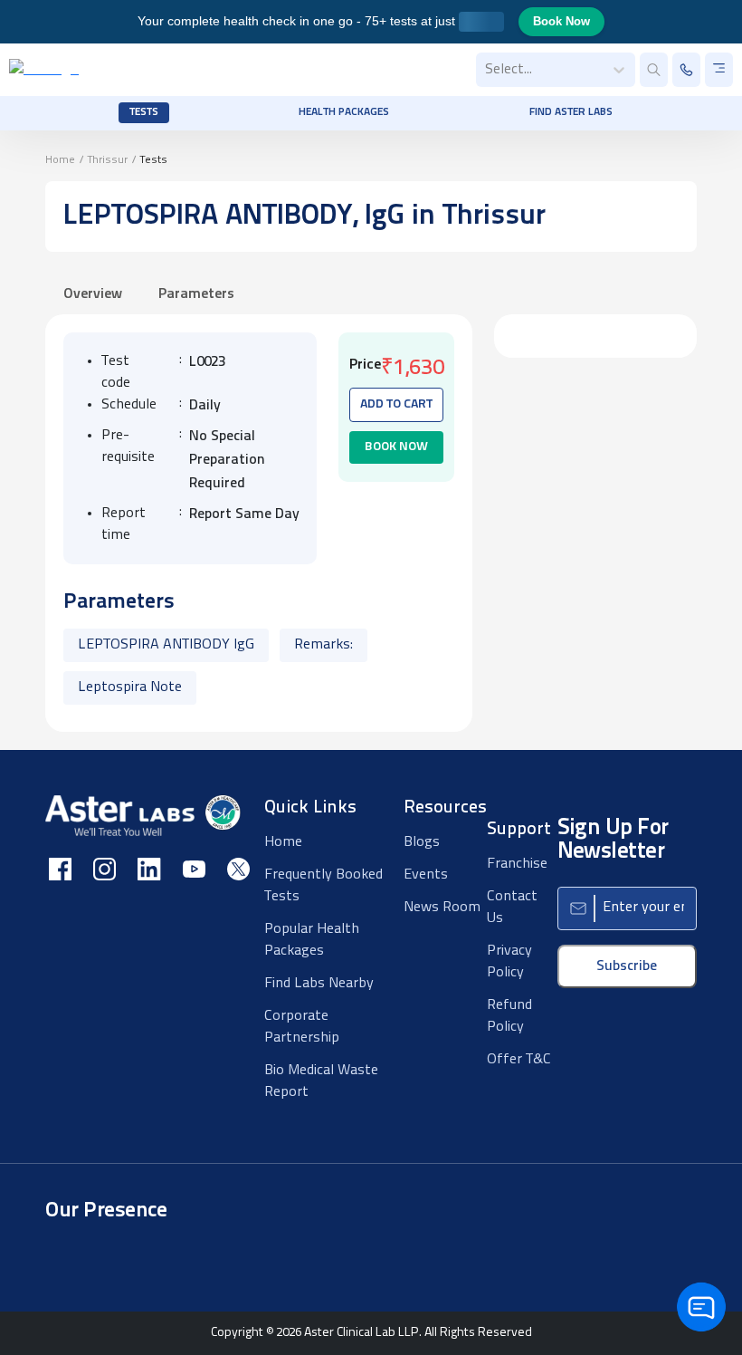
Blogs (422, 842)
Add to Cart (396, 404)
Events (426, 875)
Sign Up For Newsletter (613, 840)
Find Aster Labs (571, 112)
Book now (396, 447)
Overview (92, 294)
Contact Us (512, 907)
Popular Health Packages (311, 940)
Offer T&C (519, 1059)
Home (60, 160)
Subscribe (626, 966)
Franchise (517, 864)
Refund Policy (509, 1016)
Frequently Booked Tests (323, 886)
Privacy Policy (509, 962)
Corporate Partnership (301, 1027)
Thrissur (108, 160)
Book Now (561, 21)
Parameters (196, 294)
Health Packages (344, 112)
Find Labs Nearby (319, 983)
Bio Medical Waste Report (321, 1081)
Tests (143, 112)
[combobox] (487, 70)
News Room (442, 907)
